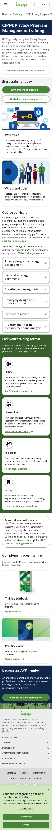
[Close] (49, 789)
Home (5, 14)
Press (13, 778)
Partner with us (39, 772)
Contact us (11, 772)
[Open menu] (5, 4)
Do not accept (26, 816)
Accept (26, 824)
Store (42, 4)
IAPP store (25, 778)
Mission (24, 772)
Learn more (41, 803)
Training (17, 14)
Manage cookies (26, 808)
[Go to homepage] (21, 4)
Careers (37, 778)
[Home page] (26, 713)
